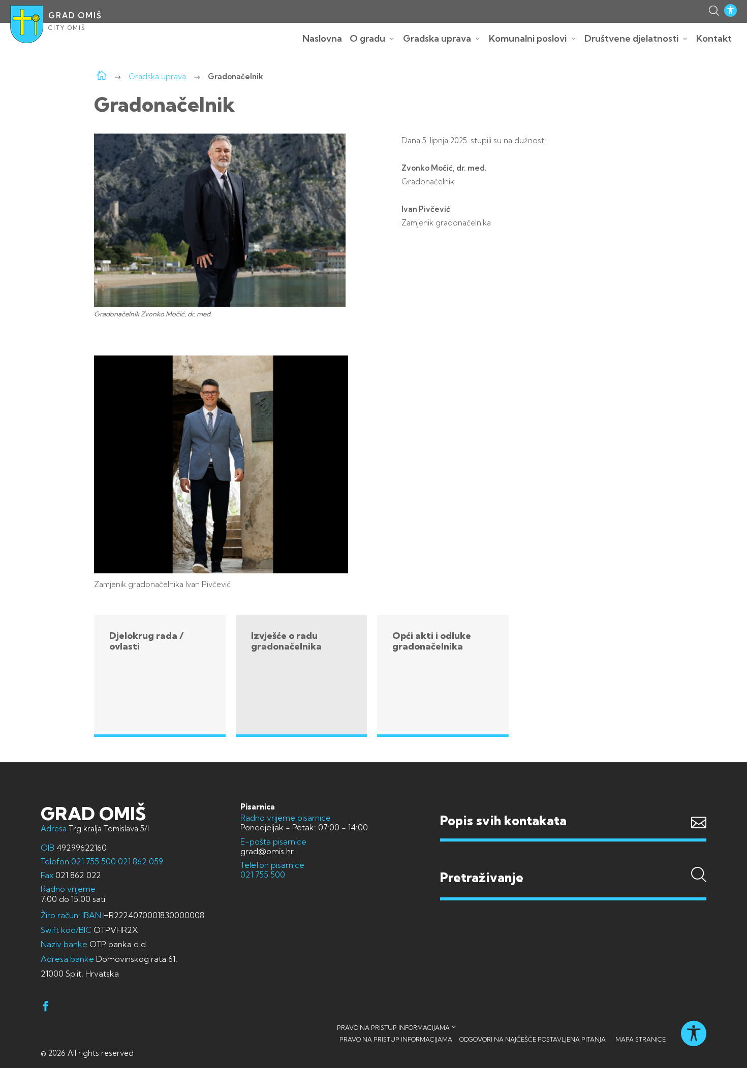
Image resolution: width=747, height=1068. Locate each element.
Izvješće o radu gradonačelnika (286, 641)
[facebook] (46, 1008)
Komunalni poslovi (528, 38)
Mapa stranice (640, 1039)
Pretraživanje (573, 858)
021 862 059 (139, 861)
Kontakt (714, 38)
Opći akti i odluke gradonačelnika (431, 641)
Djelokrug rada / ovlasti (146, 641)
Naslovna (322, 38)
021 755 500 (93, 861)
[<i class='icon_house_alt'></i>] (102, 76)
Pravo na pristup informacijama (393, 1027)
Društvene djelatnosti (631, 38)
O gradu (367, 38)
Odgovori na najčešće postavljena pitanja (532, 1039)
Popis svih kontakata (503, 820)
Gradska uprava (437, 38)
